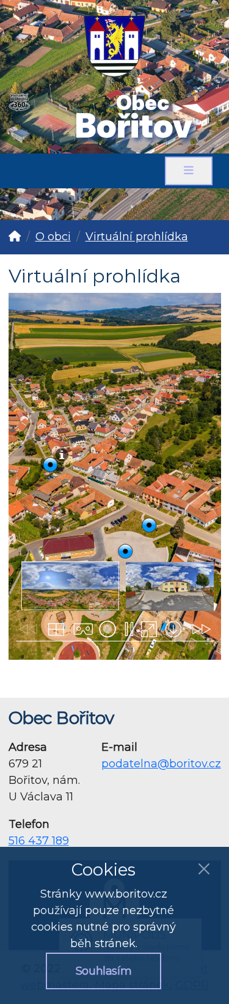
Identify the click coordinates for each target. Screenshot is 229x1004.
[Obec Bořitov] (114, 38)
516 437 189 (39, 840)
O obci (53, 236)
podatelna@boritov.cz (161, 763)
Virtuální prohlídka (136, 236)
